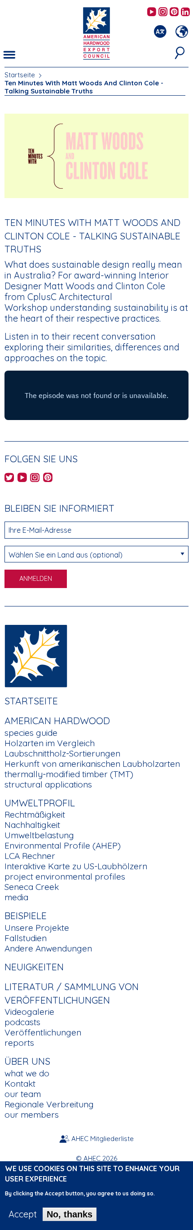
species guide (30, 732)
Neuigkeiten (34, 967)
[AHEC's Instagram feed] (162, 12)
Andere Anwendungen (48, 948)
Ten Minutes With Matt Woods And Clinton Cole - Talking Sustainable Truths (83, 87)
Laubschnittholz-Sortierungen (62, 753)
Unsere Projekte (36, 927)
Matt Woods (69, 286)
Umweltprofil (39, 803)
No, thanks (69, 1214)
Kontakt (19, 1083)
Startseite (19, 75)
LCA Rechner (29, 855)
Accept (23, 1214)
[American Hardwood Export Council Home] (96, 32)
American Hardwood (57, 720)
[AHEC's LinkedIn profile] (185, 12)
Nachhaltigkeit (32, 824)
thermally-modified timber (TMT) (68, 774)
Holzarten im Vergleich (49, 743)
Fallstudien (25, 938)
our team (22, 1093)
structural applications (48, 784)
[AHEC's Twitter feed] (9, 478)
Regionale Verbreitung (49, 1104)
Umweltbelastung (39, 835)
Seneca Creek (31, 886)
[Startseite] (35, 654)
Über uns (27, 1061)
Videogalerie (29, 1011)
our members (31, 1114)
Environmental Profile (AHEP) (62, 845)
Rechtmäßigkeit (34, 814)
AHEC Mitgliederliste (102, 1138)
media (16, 897)
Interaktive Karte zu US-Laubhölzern (75, 866)
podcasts (22, 1022)
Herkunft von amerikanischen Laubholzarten (92, 763)
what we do (26, 1073)
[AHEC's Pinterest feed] (174, 12)
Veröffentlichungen (42, 1032)
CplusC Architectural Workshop (58, 302)
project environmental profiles (64, 876)
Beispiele (25, 915)
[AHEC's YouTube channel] (151, 12)
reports (19, 1042)
